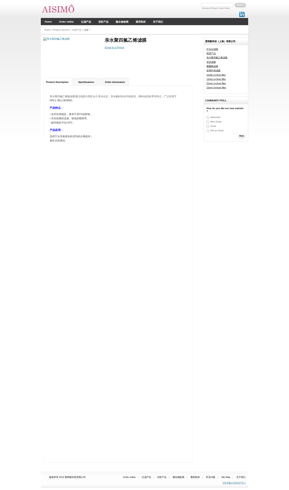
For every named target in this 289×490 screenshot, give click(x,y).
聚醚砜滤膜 (212, 66)
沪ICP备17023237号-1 (234, 483)
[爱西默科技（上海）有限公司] (60, 9)
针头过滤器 (212, 49)
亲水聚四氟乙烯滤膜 (216, 57)
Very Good (215, 121)
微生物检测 (178, 477)
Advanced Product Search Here (216, 8)
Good (213, 126)
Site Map (225, 477)
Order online (129, 477)
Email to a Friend (114, 47)
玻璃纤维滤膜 (213, 70)
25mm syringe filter (216, 83)
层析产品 (162, 477)
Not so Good (216, 130)
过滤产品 (76, 30)
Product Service (61, 30)
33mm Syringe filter (216, 87)
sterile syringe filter (216, 75)
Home (47, 30)
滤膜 (86, 30)
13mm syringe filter (216, 79)
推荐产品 (211, 53)
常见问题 (210, 477)
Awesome (215, 117)
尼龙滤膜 (211, 62)
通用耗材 (195, 477)
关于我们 (241, 477)
